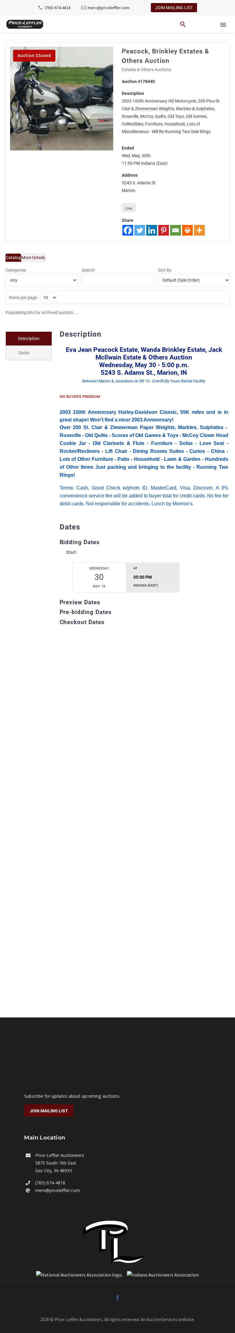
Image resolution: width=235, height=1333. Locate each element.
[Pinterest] (163, 230)
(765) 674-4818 (58, 7)
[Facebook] (127, 230)
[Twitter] (139, 230)
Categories (16, 270)
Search (88, 270)
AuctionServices (162, 1319)
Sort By (165, 270)
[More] (199, 230)
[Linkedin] (151, 230)
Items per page (23, 297)
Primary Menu (223, 24)
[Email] (175, 230)
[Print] (187, 230)
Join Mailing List (174, 7)
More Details (33, 257)
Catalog (13, 257)
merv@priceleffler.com (108, 7)
